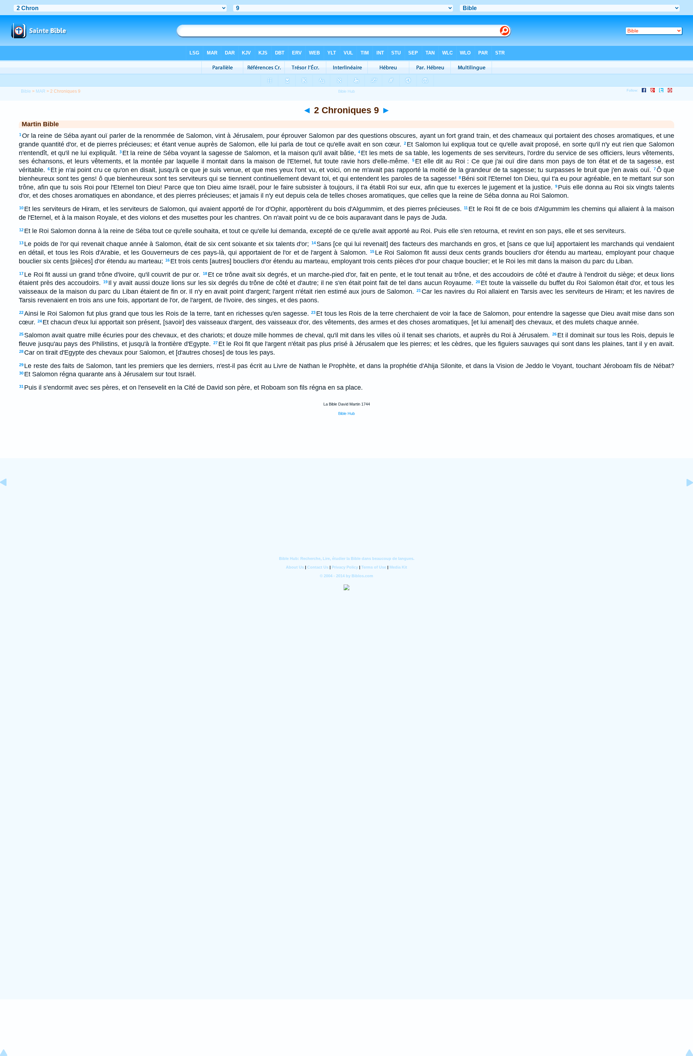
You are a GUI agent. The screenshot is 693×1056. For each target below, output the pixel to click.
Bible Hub (346, 413)
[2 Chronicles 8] (9, 498)
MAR (40, 91)
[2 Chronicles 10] (684, 498)
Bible (26, 91)
